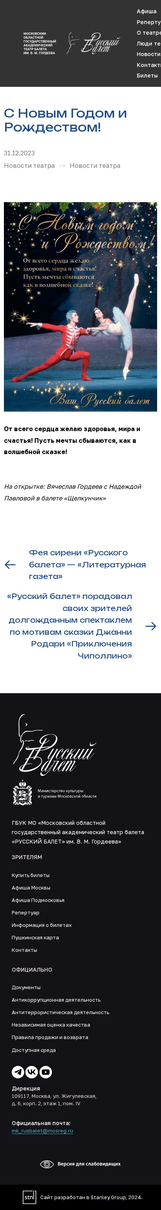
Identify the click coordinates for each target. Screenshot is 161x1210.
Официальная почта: (41, 1123)
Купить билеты (31, 875)
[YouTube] (45, 1072)
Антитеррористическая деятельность (60, 1012)
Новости (149, 54)
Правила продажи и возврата (50, 1037)
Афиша (146, 11)
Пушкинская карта (35, 937)
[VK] (31, 1072)
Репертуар (25, 912)
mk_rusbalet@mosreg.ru (42, 1130)
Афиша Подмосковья (38, 900)
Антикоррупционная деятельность (56, 1000)
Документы (26, 987)
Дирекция (26, 1088)
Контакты (24, 950)
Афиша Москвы (31, 887)
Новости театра (29, 165)
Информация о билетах (42, 925)
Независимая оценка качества (51, 1025)
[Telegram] (18, 1072)
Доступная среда (34, 1050)
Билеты (147, 75)
